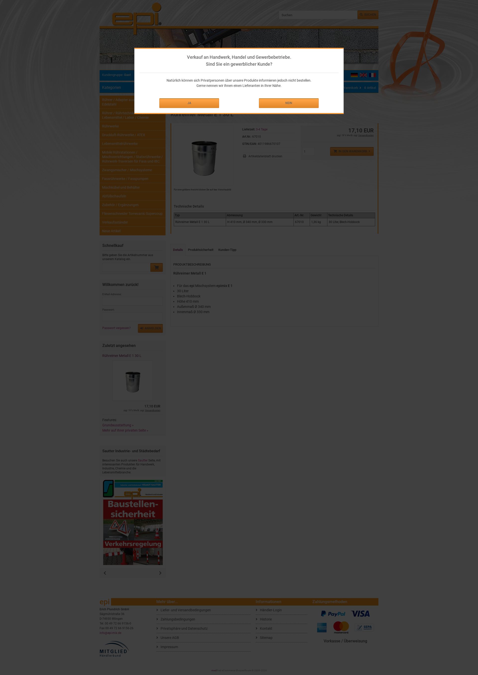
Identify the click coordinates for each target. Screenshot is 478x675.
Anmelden (189, 103)
